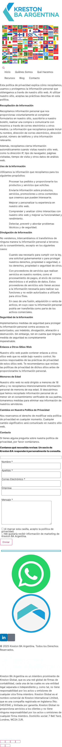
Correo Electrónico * (13, 479)
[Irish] (56, 38)
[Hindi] (25, 38)
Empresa (6, 488)
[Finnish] (20, 34)
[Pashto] (20, 49)
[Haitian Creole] (4, 38)
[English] (56, 30)
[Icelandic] (40, 38)
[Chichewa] (15, 30)
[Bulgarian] (56, 26)
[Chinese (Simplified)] (20, 30)
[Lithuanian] (9, 46)
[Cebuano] (9, 30)
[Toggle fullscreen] (12, 741)
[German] (45, 34)
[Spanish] (50, 53)
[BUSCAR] (3, 68)
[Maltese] (40, 46)
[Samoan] (56, 49)
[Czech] (40, 30)
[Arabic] (20, 26)
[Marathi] (50, 46)
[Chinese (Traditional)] (25, 30)
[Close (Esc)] (2, 741)
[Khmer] (30, 42)
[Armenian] (25, 26)
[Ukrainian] (40, 57)
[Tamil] (20, 57)
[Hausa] (9, 38)
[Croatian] (35, 30)
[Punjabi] (40, 49)
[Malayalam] (35, 46)
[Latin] (56, 42)
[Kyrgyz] (45, 42)
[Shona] (20, 53)
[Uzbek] (50, 57)
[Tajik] (15, 57)
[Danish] (45, 30)
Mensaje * (7, 499)
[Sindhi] (25, 53)
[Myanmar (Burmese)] (4, 49)
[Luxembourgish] (15, 46)
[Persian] (25, 49)
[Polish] (30, 49)
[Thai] (30, 57)
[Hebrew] (20, 38)
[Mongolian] (56, 46)
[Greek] (50, 34)
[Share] (7, 741)
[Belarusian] (40, 26)
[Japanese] (9, 42)
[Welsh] (4, 61)
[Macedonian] (20, 46)
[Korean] (35, 42)
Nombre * (7, 461)
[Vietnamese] (56, 57)
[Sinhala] (30, 53)
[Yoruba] (20, 61)
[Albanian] (9, 26)
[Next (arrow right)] (7, 745)
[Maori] (45, 46)
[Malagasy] (25, 46)
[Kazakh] (25, 42)
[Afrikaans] (4, 26)
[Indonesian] (50, 38)
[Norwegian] (15, 49)
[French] (25, 34)
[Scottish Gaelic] (4, 53)
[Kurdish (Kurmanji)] (40, 42)
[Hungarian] (35, 38)
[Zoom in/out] (17, 741)
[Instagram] (11, 637)
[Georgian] (40, 34)
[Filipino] (15, 34)
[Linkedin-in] (4, 637)
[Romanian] (45, 49)
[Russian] (50, 49)
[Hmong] (30, 38)
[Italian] (4, 42)
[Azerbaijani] (30, 26)
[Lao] (50, 42)
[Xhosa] (9, 61)
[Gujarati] (56, 34)
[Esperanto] (4, 34)
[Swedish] (9, 57)
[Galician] (35, 34)
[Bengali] (45, 26)
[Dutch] (50, 30)
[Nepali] (9, 49)
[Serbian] (9, 53)
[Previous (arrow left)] (2, 745)
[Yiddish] (15, 61)
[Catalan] (4, 30)
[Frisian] (30, 34)
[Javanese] (15, 42)
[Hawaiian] (15, 38)
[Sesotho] (15, 53)
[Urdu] (45, 57)
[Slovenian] (40, 53)
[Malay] (30, 46)
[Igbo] (45, 38)
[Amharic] (15, 26)
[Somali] (45, 53)
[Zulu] (25, 61)
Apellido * (7, 470)
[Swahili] (4, 57)
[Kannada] (20, 42)
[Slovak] (35, 53)
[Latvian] (4, 46)
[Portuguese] (35, 49)
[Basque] (35, 26)
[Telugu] (25, 57)
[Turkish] (35, 57)
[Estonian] (9, 34)
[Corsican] (30, 30)
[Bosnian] (50, 26)
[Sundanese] (56, 53)
